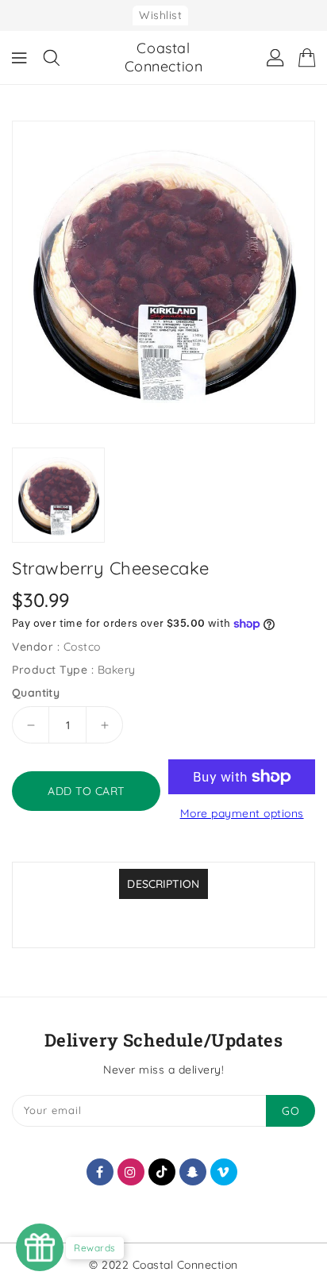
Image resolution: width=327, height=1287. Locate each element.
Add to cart (86, 791)
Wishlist (160, 15)
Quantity (36, 692)
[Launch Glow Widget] (39, 1247)
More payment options (242, 813)
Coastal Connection (164, 57)
